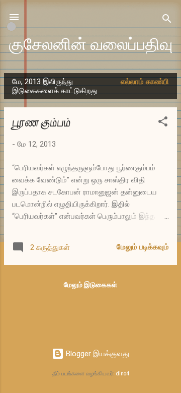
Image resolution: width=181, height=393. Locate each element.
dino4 (122, 373)
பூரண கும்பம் (41, 122)
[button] (163, 123)
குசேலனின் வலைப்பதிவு (90, 44)
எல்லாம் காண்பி (145, 81)
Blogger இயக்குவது (96, 353)
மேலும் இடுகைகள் (90, 285)
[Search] (167, 20)
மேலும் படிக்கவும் (143, 246)
